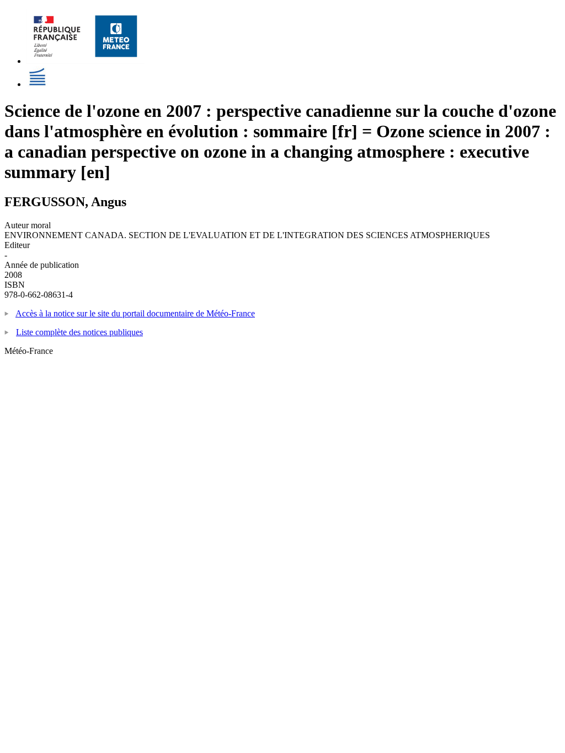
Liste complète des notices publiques (79, 332)
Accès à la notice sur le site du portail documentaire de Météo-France (135, 313)
